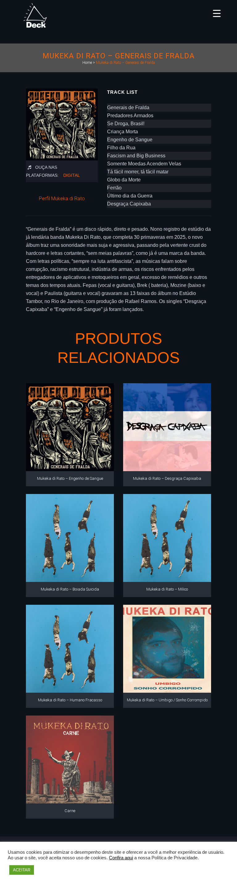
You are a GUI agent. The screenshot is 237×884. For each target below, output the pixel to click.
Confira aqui (121, 857)
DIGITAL (71, 175)
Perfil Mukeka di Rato (62, 198)
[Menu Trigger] (216, 13)
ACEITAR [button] (21, 870)
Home (87, 62)
